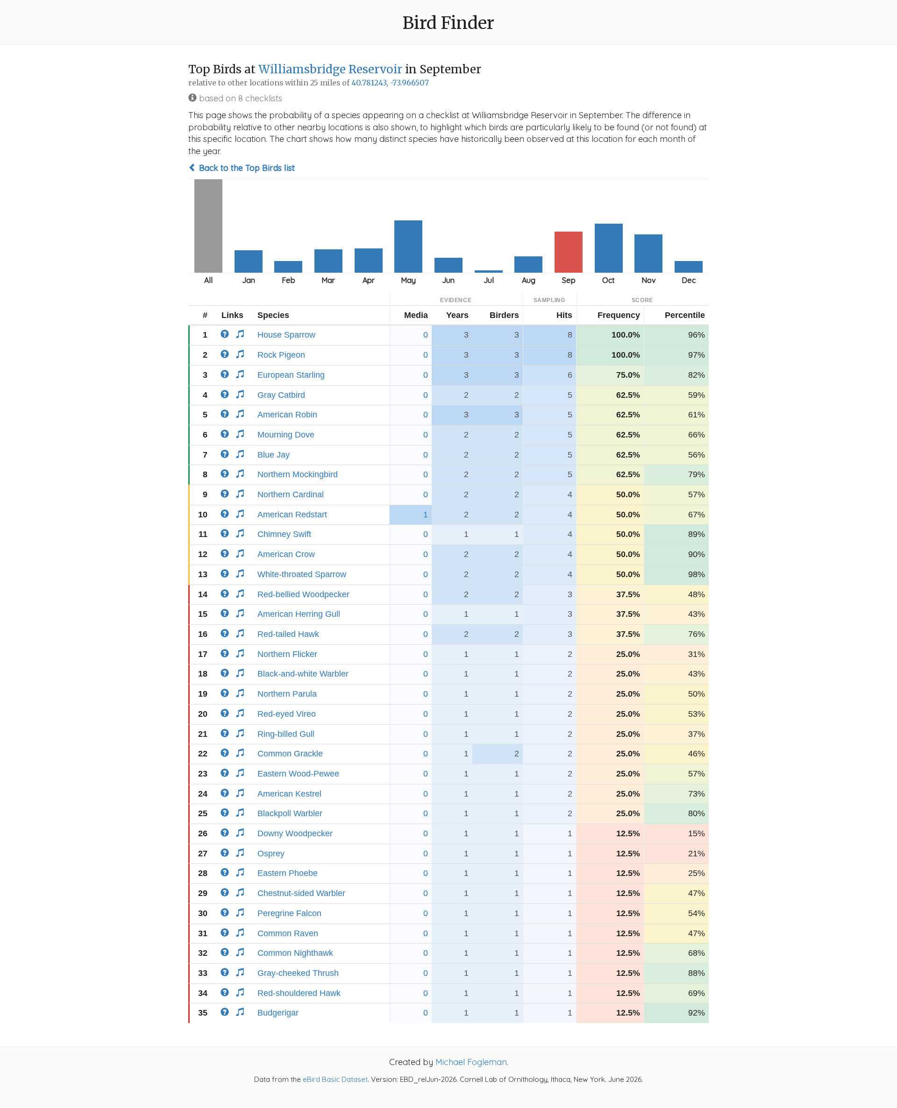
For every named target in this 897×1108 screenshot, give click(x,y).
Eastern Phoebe (287, 873)
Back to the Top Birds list (246, 167)
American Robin (287, 414)
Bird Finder (448, 23)
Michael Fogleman (471, 1062)
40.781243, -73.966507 (390, 82)
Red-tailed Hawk (288, 634)
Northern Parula (287, 694)
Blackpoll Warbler (289, 813)
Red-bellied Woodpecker (303, 594)
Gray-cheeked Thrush (298, 973)
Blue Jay (273, 454)
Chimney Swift (284, 534)
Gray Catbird (281, 395)
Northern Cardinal (290, 494)
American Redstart (292, 514)
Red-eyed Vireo (286, 714)
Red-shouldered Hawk (299, 993)
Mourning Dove (285, 434)
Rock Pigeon (281, 355)
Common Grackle (290, 753)
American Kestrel (289, 793)
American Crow (286, 554)
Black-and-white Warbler (303, 673)
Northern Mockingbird (297, 474)
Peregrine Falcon (289, 913)
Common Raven (287, 933)
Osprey (271, 853)
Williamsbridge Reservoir (330, 69)
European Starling (291, 375)
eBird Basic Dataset (335, 1079)
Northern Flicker (287, 654)
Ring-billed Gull (285, 734)
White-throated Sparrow (301, 574)
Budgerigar (278, 1012)
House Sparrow (286, 334)
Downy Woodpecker (295, 833)
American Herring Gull (298, 614)
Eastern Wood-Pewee (298, 773)
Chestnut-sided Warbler (301, 893)
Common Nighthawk (295, 953)
